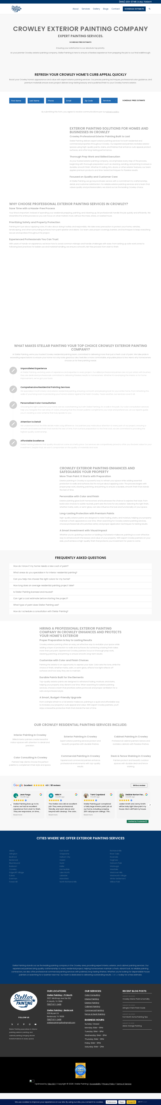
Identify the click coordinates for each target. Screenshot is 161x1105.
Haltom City (65, 857)
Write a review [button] (139, 785)
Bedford (13, 857)
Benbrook (13, 860)
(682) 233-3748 (127, 1)
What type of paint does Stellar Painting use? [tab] (36, 604)
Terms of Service (123, 1084)
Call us (115, 974)
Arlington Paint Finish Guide (134, 1008)
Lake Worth (65, 872)
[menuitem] (75, 9)
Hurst (62, 863)
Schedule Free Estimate (133, 100)
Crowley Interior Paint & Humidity (136, 999)
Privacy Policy (108, 1084)
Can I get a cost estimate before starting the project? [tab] (40, 598)
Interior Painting (92, 999)
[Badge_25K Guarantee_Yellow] (80, 1070)
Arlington (13, 853)
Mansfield (64, 878)
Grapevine (64, 853)
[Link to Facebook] (18, 1024)
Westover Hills (116, 872)
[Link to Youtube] (35, 1024)
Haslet (62, 860)
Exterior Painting (92, 1002)
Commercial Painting (94, 1010)
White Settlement (118, 878)
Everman (13, 878)
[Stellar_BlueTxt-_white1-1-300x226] (23, 1001)
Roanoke (114, 857)
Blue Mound (14, 863)
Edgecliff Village (16, 872)
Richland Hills (116, 850)
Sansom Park (116, 863)
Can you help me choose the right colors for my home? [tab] (41, 579)
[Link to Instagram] (30, 1024)
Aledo (11, 850)
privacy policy (112, 111)
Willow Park (115, 881)
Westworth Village (118, 875)
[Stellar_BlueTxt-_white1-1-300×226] (16, 9)
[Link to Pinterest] (24, 1024)
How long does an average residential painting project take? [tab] (43, 585)
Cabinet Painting (92, 1006)
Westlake (114, 869)
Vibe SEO (51, 1084)
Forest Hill (13, 881)
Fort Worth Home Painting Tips (135, 1017)
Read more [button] (17, 815)
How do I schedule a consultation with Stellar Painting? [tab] (40, 611)
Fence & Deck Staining (95, 1014)
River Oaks (114, 853)
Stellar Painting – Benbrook (60, 1010)
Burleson (13, 866)
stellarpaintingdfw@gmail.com (61, 1022)
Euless (12, 875)
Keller (62, 866)
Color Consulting (92, 995)
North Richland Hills (68, 881)
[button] (150, 805)
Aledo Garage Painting (132, 1026)
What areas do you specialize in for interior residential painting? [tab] (45, 572)
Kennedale (65, 869)
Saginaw (114, 860)
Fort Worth (64, 850)
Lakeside (63, 875)
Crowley (13, 869)
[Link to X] (12, 1024)
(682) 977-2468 (54, 1004)
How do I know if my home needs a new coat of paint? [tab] (40, 566)
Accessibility (95, 1084)
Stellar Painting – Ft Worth (59, 995)
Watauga (114, 866)
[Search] (149, 9)
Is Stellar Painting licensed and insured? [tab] (33, 592)
